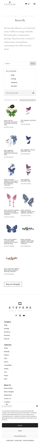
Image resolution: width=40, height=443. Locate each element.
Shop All (6, 339)
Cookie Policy (10, 440)
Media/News (8, 395)
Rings (12, 75)
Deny (20, 431)
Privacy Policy (18, 440)
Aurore (6, 362)
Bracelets (14, 86)
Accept (20, 425)
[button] (37, 406)
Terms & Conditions (28, 440)
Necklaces (14, 82)
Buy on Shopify (13, 284)
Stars (5, 379)
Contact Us (7, 398)
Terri (5, 372)
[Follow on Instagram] (20, 315)
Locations (7, 402)
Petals (6, 348)
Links (5, 358)
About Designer (9, 392)
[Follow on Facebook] (16, 315)
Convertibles (8, 365)
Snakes (6, 369)
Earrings (13, 79)
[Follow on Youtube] (23, 315)
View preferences (20, 436)
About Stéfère (8, 388)
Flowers (6, 355)
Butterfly (6, 351)
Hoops (6, 375)
